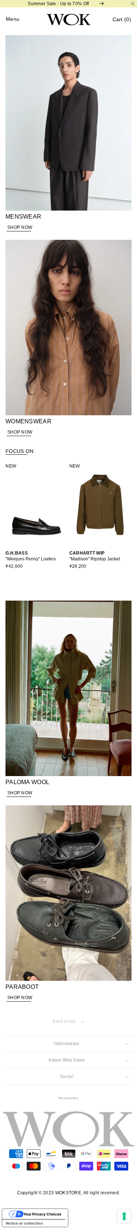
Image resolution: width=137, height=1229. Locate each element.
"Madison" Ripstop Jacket (79, 558)
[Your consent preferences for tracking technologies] (124, 1216)
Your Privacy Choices (42, 1214)
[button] (122, 19)
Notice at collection (24, 1223)
